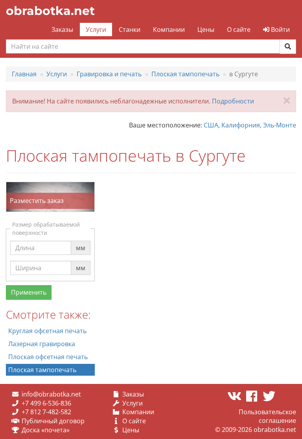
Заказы (62, 29)
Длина (25, 240)
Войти (279, 29)
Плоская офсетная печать (48, 356)
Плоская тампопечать (42, 369)
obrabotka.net (50, 11)
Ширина (28, 260)
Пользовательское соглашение (267, 416)
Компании (169, 29)
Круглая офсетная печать (47, 330)
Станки (129, 29)
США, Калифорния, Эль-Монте (250, 125)
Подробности (233, 101)
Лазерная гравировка (41, 343)
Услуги (96, 29)
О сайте (238, 29)
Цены (205, 29)
